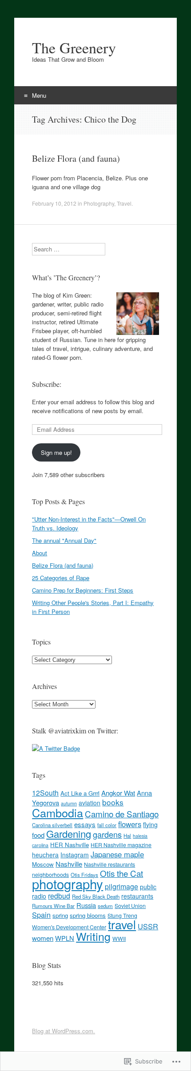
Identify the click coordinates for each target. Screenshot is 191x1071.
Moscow (43, 864)
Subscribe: (46, 384)
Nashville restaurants (109, 864)
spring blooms (88, 915)
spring (60, 915)
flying (150, 824)
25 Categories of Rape (60, 577)
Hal (127, 835)
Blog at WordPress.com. (63, 1031)
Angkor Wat (118, 792)
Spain (41, 914)
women (42, 938)
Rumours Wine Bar (53, 905)
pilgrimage (121, 886)
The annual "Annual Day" (64, 540)
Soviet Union (130, 906)
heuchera (45, 854)
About (39, 553)
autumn (69, 803)
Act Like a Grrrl (79, 793)
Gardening (68, 833)
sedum (105, 905)
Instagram (74, 854)
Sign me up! (56, 452)
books (112, 802)
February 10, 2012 (54, 203)
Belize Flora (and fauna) (76, 158)
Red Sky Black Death (95, 896)
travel (122, 924)
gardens (107, 834)
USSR (148, 926)
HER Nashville (69, 844)
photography (67, 883)
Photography (99, 203)
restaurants (137, 896)
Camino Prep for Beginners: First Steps (82, 590)
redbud (59, 896)
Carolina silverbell (52, 824)
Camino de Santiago (122, 814)
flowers (129, 824)
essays (85, 824)
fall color (106, 824)
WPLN (64, 938)
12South (45, 793)
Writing (93, 936)
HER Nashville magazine (121, 845)
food (38, 835)
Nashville (69, 863)
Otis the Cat (121, 873)
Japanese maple (117, 854)
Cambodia (57, 812)
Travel (124, 203)
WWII (119, 939)
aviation (89, 802)
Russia (86, 905)
